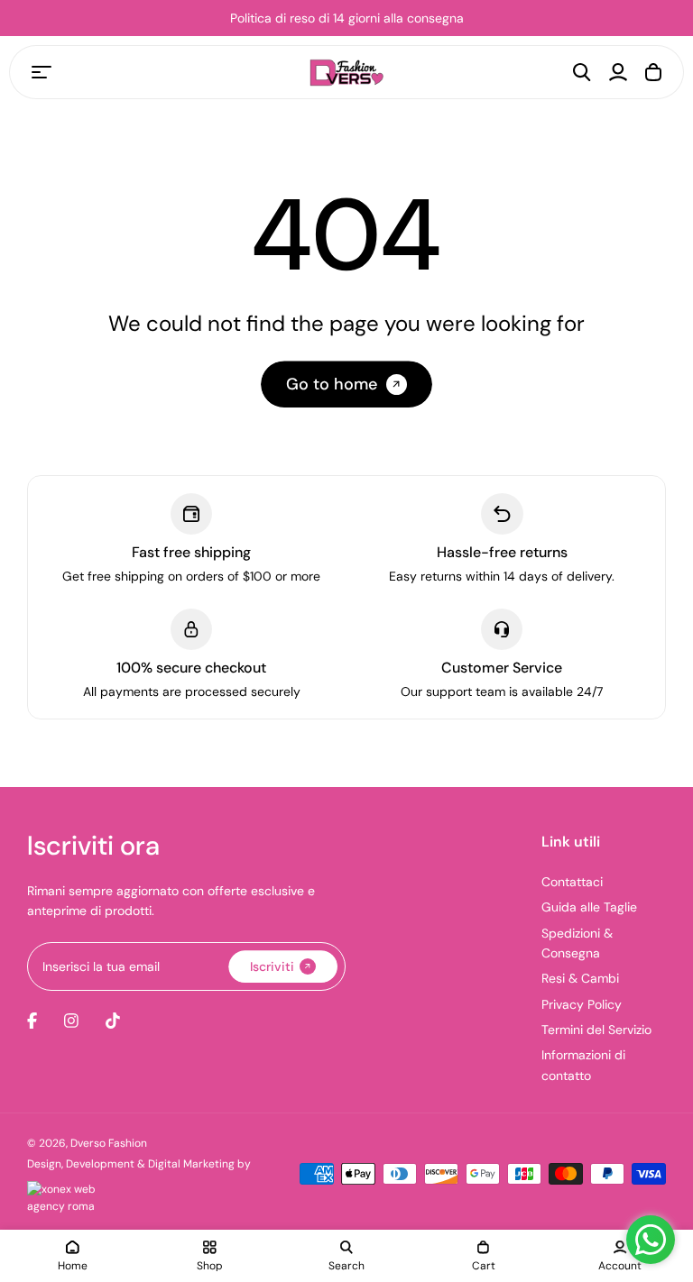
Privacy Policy (581, 1004)
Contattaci (572, 882)
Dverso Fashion (108, 1143)
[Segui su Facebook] (32, 1020)
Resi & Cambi (580, 978)
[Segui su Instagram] (71, 1020)
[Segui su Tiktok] (113, 1020)
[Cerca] (582, 72)
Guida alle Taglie (589, 907)
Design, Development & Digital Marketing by (139, 1164)
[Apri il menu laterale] (41, 72)
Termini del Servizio (596, 1029)
